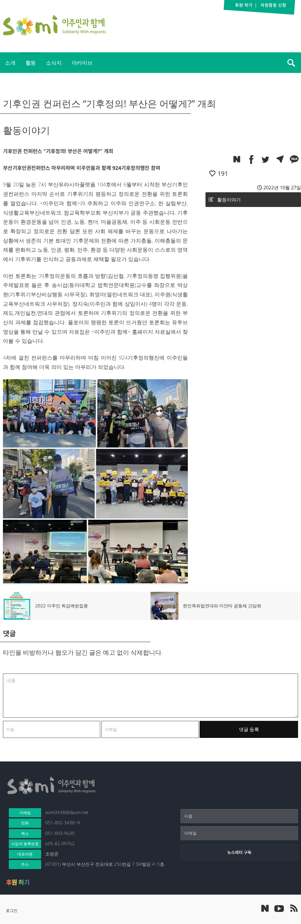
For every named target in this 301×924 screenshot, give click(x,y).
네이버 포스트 (265, 908)
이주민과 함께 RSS (293, 908)
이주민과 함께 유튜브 (279, 908)
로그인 (11, 910)
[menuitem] (10, 62)
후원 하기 (18, 882)
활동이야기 (229, 199)
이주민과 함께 (54, 25)
